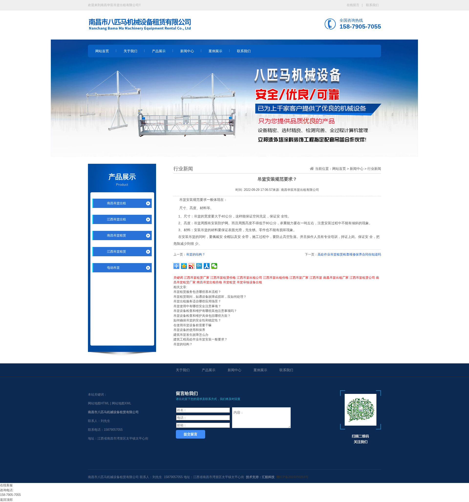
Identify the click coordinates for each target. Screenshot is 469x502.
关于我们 (183, 370)
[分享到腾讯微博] (199, 266)
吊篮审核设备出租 (249, 282)
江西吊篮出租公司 (249, 277)
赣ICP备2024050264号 (293, 477)
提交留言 (190, 434)
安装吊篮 (201, 230)
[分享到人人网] (207, 266)
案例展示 (260, 370)
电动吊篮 (113, 267)
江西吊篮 (315, 277)
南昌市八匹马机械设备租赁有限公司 (113, 477)
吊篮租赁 (229, 282)
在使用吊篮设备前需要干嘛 (192, 325)
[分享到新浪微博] (192, 266)
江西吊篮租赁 (116, 251)
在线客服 (6, 485)
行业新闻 (374, 169)
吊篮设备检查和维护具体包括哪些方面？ (202, 316)
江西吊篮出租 (116, 219)
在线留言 (353, 5)
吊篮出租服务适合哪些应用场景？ (197, 301)
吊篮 (182, 200)
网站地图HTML (98, 403)
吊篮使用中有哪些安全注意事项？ (197, 306)
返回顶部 (6, 500)
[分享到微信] (214, 266)
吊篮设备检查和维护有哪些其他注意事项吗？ (205, 311)
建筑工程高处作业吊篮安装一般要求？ (200, 339)
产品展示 (208, 370)
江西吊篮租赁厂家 (196, 277)
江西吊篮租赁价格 (223, 277)
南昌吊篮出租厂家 (336, 277)
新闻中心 (356, 169)
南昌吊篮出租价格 (209, 282)
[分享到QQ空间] (184, 266)
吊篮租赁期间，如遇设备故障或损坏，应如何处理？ (209, 296)
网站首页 (339, 169)
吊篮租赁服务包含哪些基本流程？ (197, 292)
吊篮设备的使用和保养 (189, 330)
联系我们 (372, 5)
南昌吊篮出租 (116, 203)
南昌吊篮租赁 (116, 235)
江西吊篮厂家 (299, 277)
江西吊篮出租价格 (275, 277)
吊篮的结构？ (195, 254)
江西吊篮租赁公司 (362, 277)
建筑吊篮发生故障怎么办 (190, 335)
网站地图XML (121, 403)
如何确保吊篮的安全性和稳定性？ (197, 320)
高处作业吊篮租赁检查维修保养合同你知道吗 (349, 254)
